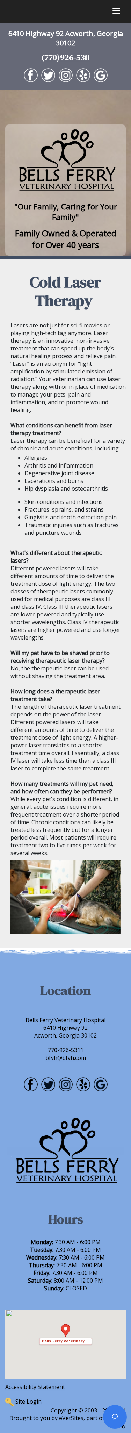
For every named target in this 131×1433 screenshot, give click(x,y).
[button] (65, 1334)
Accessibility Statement (35, 1387)
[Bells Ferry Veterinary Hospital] (65, 160)
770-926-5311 (65, 1050)
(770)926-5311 (65, 57)
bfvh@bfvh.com (65, 1058)
